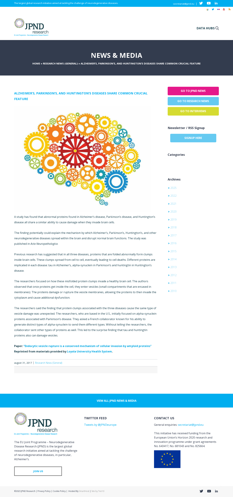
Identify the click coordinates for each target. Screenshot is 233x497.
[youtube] (224, 11)
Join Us (38, 471)
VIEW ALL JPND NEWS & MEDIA (116, 401)
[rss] (229, 11)
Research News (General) (60, 63)
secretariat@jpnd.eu (183, 3)
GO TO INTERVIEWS (193, 111)
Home (36, 63)
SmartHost (84, 491)
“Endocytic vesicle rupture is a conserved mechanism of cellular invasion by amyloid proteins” (87, 346)
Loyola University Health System (89, 351)
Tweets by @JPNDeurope (100, 425)
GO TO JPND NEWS (193, 91)
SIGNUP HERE (193, 138)
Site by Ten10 (97, 491)
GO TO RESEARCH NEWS (193, 101)
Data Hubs (205, 28)
